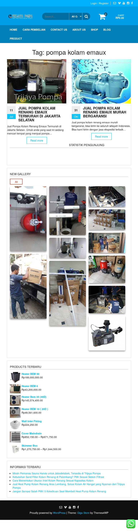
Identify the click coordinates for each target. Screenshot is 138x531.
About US (79, 29)
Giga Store (83, 513)
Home (13, 29)
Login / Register (100, 3)
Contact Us (59, 29)
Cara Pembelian (34, 29)
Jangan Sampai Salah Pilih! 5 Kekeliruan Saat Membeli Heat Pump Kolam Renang (59, 491)
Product (16, 38)
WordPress (59, 513)
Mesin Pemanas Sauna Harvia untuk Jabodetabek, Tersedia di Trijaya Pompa (57, 473)
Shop (94, 29)
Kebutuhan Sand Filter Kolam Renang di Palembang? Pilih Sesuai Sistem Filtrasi (58, 477)
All (16, 182)
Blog (107, 29)
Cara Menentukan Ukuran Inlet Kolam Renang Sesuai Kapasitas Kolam (53, 480)
